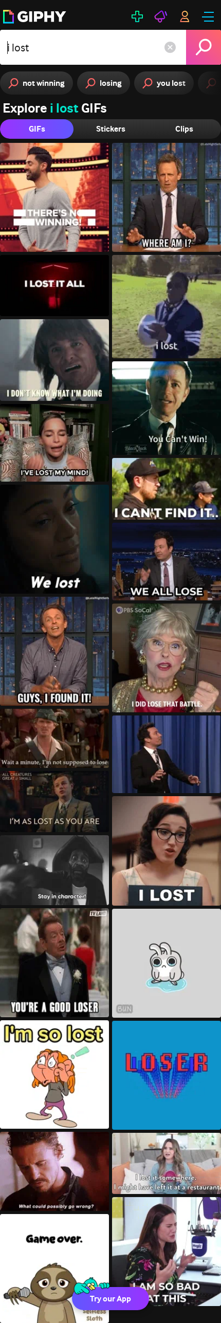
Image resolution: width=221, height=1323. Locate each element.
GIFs (37, 129)
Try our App (110, 1298)
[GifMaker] (137, 16)
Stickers (110, 129)
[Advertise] (161, 16)
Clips (184, 129)
